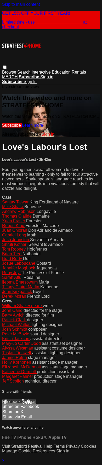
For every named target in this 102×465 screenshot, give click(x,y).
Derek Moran (14, 296)
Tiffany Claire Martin (21, 287)
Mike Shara (13, 206)
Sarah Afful (13, 277)
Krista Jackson (16, 338)
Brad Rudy (12, 258)
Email (31, 401)
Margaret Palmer (18, 376)
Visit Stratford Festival (22, 446)
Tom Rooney (14, 249)
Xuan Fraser (14, 221)
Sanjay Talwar (16, 202)
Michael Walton (17, 324)
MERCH (10, 77)
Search (24, 72)
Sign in (46, 77)
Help (49, 446)
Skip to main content (21, 4)
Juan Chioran (15, 230)
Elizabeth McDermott (22, 367)
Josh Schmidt (15, 329)
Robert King (13, 225)
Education (61, 72)
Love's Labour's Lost (19, 160)
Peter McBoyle (16, 334)
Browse (9, 72)
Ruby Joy (11, 272)
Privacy (73, 446)
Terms (60, 446)
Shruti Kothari (15, 244)
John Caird (13, 310)
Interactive (41, 72)
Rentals (79, 72)
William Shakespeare (22, 305)
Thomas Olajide (17, 216)
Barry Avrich (14, 315)
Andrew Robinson (19, 211)
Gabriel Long (14, 235)
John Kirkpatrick (17, 291)
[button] (5, 67)
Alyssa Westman (18, 348)
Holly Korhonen (17, 362)
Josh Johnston (16, 239)
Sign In (30, 81)
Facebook (12, 401)
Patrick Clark (14, 320)
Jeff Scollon (13, 381)
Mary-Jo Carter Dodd (22, 343)
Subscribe (12, 125)
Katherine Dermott (19, 371)
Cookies (88, 446)
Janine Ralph (15, 357)
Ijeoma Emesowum (20, 282)
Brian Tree (12, 254)
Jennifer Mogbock (19, 268)
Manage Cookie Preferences (29, 451)
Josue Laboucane (19, 263)
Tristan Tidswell (17, 353)
